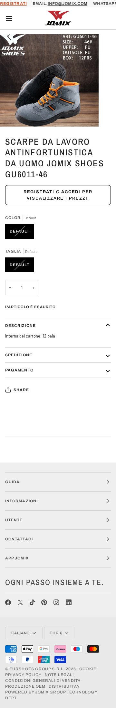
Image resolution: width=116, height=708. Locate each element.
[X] (20, 602)
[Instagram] (56, 602)
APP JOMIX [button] (17, 558)
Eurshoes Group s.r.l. (37, 669)
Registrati (39, 192)
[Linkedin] (69, 602)
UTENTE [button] (14, 520)
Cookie (87, 669)
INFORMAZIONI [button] (21, 501)
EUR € (56, 633)
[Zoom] (12, 114)
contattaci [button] (19, 539)
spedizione (18, 355)
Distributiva (64, 686)
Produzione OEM (25, 686)
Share (21, 390)
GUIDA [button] (12, 482)
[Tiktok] (32, 602)
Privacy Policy (23, 674)
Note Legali (59, 674)
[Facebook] (8, 602)
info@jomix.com (67, 3)
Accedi (71, 192)
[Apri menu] (14, 18)
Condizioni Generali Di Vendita (43, 680)
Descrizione (20, 325)
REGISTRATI (13, 3)
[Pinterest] (44, 602)
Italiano (21, 633)
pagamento (19, 370)
